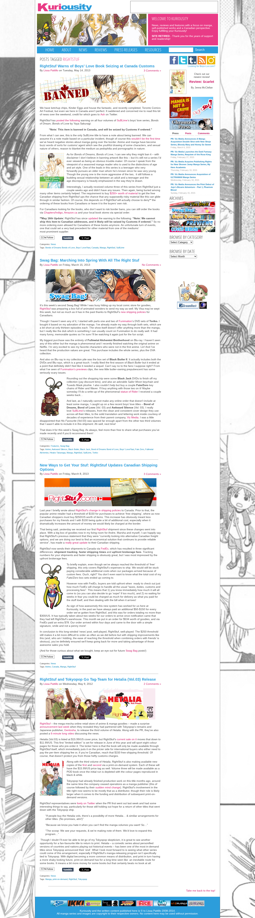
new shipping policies (133, 312)
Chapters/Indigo (53, 212)
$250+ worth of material (124, 193)
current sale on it (127, 739)
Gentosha (70, 730)
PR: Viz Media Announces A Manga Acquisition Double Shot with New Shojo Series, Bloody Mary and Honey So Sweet (191, 142)
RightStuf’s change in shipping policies (98, 510)
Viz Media (133, 417)
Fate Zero (139, 449)
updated (93, 218)
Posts (188, 133)
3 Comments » (152, 70)
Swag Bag (64, 446)
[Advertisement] (174, 6)
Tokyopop (82, 879)
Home (49, 50)
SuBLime (122, 120)
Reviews (101, 50)
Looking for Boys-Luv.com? (201, 66)
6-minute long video (62, 733)
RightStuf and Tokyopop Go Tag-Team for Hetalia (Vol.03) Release (98, 679)
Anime (48, 449)
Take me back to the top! (200, 890)
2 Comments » (152, 684)
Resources (153, 50)
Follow (49, 237)
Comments (204, 133)
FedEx (104, 548)
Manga (103, 247)
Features (55, 446)
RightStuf (111, 247)
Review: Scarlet (201, 82)
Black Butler (73, 449)
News (83, 50)
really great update (76, 542)
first (84, 765)
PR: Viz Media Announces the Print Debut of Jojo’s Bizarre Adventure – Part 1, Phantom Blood (192, 187)
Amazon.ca (70, 212)
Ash (102, 114)
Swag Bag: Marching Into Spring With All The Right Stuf (89, 260)
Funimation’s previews (73, 369)
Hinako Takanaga (58, 453)
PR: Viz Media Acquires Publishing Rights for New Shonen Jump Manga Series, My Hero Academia (191, 164)
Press (175, 133)
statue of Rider (129, 391)
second (97, 765)
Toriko (95, 453)
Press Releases (125, 50)
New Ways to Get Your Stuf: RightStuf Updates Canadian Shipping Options (98, 467)
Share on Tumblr (68, 238)
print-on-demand (60, 879)
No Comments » (151, 264)
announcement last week (54, 726)
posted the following (68, 120)
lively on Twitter (86, 803)
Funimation (125, 321)
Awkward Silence (59, 449)
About (66, 50)
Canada (95, 247)
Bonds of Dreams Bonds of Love (60, 247)
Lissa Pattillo (50, 70)
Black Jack (85, 449)
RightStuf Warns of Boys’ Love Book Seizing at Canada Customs (97, 66)
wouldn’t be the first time (145, 138)
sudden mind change (107, 787)
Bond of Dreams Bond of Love (105, 449)
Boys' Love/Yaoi (83, 247)
